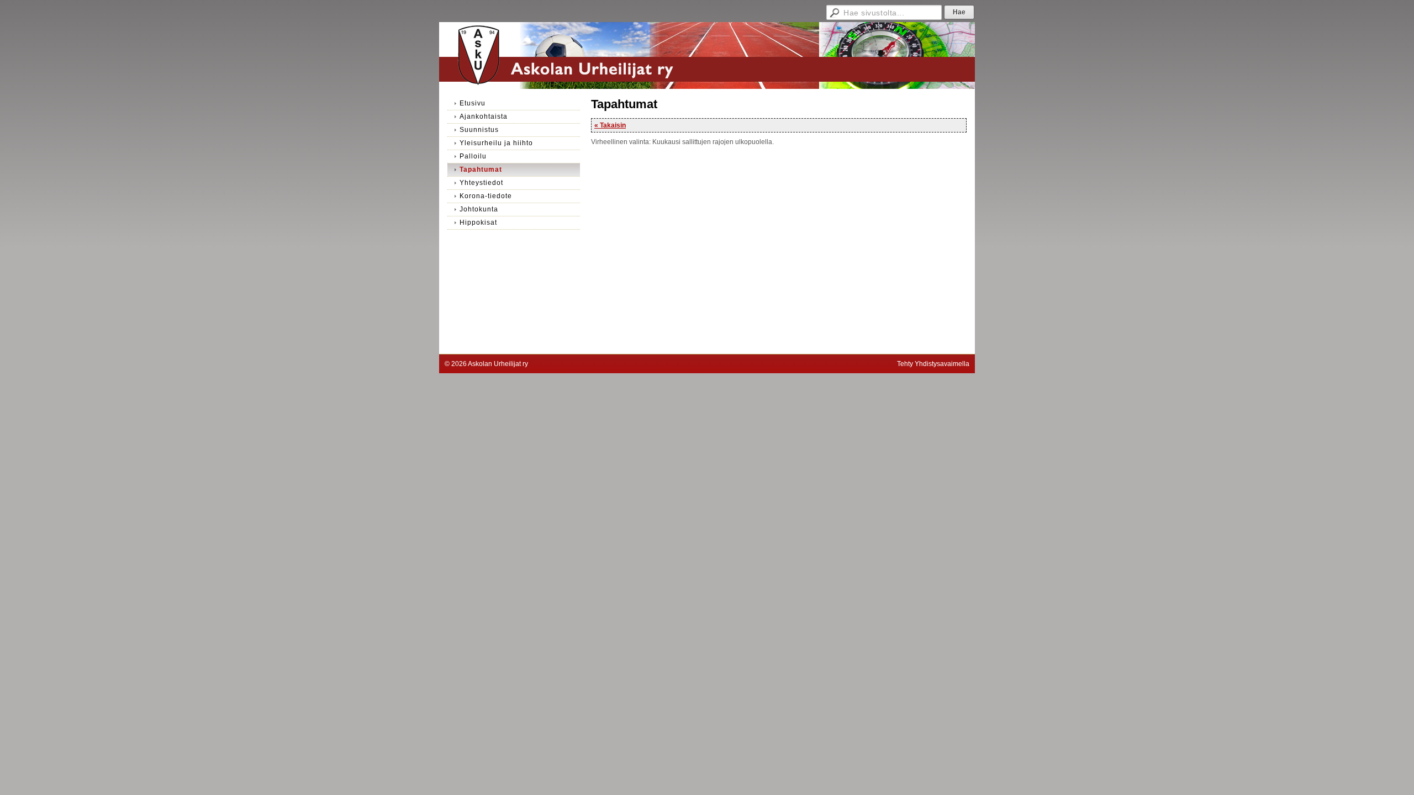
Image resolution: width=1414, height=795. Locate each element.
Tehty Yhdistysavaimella (933, 364)
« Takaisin (610, 125)
